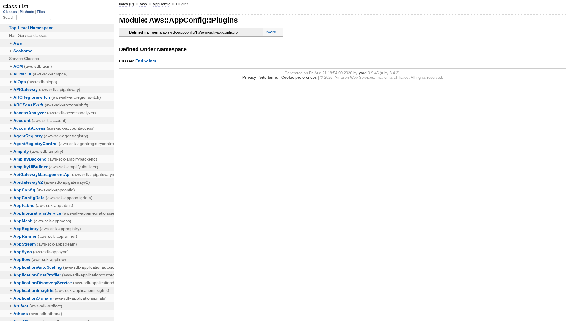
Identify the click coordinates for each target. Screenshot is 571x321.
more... (273, 32)
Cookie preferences (299, 77)
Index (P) (126, 4)
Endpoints (145, 61)
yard (363, 73)
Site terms (268, 77)
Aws (143, 4)
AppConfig (161, 4)
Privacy (249, 77)
